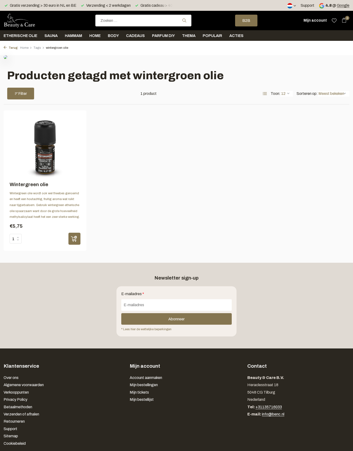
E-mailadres (132, 294)
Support (307, 5)
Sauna (51, 36)
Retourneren (14, 421)
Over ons (11, 378)
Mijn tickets (139, 392)
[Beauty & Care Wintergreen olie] (45, 147)
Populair (212, 36)
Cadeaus (135, 36)
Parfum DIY (163, 36)
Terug (13, 47)
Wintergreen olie (29, 184)
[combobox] (143, 20)
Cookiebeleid (15, 443)
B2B (246, 20)
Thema (188, 36)
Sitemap (11, 436)
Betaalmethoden (18, 407)
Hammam (73, 36)
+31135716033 (269, 407)
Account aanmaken (146, 378)
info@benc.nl (273, 414)
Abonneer (176, 319)
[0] (343, 20)
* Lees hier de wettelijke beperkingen (146, 329)
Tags (37, 47)
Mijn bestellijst (142, 399)
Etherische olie (20, 36)
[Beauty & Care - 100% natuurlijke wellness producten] (28, 20)
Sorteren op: (307, 93)
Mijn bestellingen (144, 385)
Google (343, 5)
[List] (265, 93)
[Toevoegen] (74, 239)
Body (113, 36)
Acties (236, 36)
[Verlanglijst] (334, 20)
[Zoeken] (184, 20)
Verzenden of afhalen (21, 414)
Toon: (275, 93)
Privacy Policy (15, 399)
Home (95, 36)
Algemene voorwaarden (24, 385)
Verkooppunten (16, 392)
